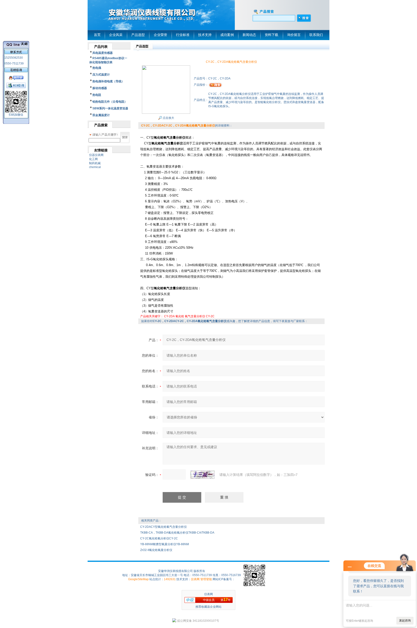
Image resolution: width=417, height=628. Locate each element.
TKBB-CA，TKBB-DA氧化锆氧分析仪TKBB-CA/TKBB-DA (177, 532)
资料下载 (271, 35)
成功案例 (227, 35)
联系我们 (316, 35)
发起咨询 (405, 620)
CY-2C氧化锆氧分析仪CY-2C (159, 538)
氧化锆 (179, 316)
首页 (97, 35)
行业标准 (182, 35)
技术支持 (205, 35)
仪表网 (195, 579)
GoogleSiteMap (138, 579)
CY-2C (210, 316)
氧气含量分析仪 (195, 316)
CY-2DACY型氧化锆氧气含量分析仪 (163, 527)
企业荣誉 (160, 35)
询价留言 (294, 35)
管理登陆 (206, 579)
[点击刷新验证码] (202, 475)
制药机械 (95, 163)
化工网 (93, 159)
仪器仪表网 (96, 155)
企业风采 (116, 35)
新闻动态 (249, 35)
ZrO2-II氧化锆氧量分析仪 (156, 550)
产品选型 (138, 35)
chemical (95, 167)
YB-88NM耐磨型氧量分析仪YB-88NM (164, 544)
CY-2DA (169, 316)
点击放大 (168, 118)
